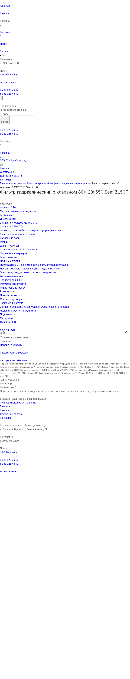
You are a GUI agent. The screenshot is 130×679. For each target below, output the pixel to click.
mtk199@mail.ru (9, 74)
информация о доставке (14, 352)
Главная (5, 183)
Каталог (18, 183)
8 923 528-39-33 (9, 89)
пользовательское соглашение (18, 402)
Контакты (5, 418)
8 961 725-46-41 (9, 93)
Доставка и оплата (11, 414)
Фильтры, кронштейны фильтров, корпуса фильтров (57, 183)
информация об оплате (14, 360)
